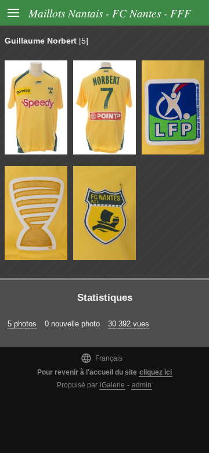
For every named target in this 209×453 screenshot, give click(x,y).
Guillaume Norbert (41, 40)
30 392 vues (128, 323)
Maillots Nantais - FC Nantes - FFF (109, 12)
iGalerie (112, 385)
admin (142, 385)
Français (101, 358)
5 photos (22, 323)
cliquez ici (155, 372)
